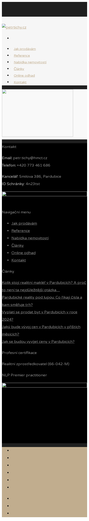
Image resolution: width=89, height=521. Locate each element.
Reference (20, 230)
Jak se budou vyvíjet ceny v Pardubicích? (38, 341)
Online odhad (23, 253)
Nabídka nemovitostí (30, 62)
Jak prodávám (24, 223)
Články (17, 245)
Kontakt (20, 82)
